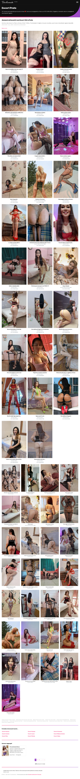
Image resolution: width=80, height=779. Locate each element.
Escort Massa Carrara (59, 733)
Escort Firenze (31, 731)
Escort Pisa (5, 736)
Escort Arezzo (5, 731)
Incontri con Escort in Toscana (34, 774)
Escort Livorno (5, 733)
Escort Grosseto (58, 731)
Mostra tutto (4, 28)
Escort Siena (57, 736)
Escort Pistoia (31, 736)
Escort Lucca (31, 733)
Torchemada (7, 2)
